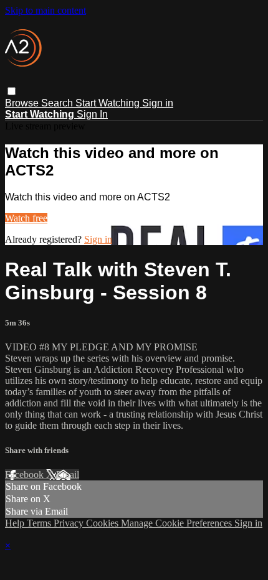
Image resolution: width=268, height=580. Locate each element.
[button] (11, 91)
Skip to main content (45, 10)
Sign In (92, 114)
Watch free (26, 218)
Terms (40, 523)
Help (16, 523)
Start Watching (108, 103)
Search (58, 103)
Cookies (103, 523)
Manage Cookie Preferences (177, 523)
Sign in (157, 103)
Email (67, 474)
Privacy (70, 523)
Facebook (25, 474)
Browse (23, 103)
